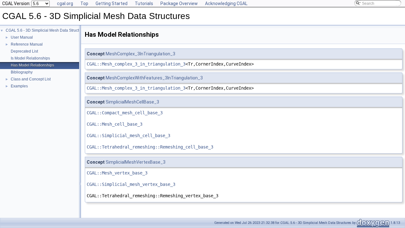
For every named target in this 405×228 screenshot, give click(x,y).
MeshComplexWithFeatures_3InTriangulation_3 (154, 77)
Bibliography (22, 72)
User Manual (22, 37)
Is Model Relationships (30, 58)
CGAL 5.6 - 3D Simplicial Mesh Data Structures (46, 30)
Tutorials (144, 3)
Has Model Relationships (32, 65)
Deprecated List (24, 51)
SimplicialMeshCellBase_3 (132, 101)
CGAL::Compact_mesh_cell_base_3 (125, 112)
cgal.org (65, 3)
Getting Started (112, 3)
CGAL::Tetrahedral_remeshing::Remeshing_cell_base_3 (150, 146)
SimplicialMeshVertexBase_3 (135, 162)
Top (84, 3)
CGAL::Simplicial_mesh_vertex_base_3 (131, 184)
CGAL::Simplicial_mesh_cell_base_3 (128, 135)
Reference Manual (27, 44)
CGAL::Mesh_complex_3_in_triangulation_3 (136, 63)
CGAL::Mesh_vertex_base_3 (117, 172)
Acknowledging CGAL (226, 3)
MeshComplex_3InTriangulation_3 (140, 53)
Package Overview (179, 3)
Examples (19, 86)
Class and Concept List (31, 79)
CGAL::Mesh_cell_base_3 (114, 124)
